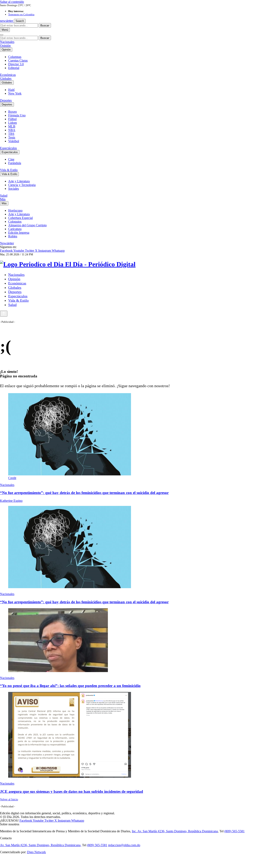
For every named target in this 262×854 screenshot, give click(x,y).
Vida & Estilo (9, 170)
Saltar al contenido (12, 1)
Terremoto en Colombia (21, 14)
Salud (3, 195)
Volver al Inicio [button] (9, 799)
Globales (5, 78)
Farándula (14, 163)
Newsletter (7, 243)
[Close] (1, 34)
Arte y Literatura (19, 181)
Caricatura (14, 229)
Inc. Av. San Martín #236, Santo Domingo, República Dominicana (175, 831)
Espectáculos (8, 148)
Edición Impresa (18, 232)
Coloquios (14, 221)
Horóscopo (15, 210)
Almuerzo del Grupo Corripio (27, 225)
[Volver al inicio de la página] (3, 314)
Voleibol (13, 141)
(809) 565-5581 (234, 831)
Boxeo (12, 111)
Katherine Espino (11, 500)
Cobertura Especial (20, 218)
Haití (11, 89)
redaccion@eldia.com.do (124, 845)
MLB (11, 126)
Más (3, 199)
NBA (11, 130)
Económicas (8, 75)
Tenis (11, 137)
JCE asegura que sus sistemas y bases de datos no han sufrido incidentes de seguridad (71, 791)
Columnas (14, 57)
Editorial (13, 68)
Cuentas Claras (18, 60)
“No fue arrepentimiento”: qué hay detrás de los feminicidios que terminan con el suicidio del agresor (84, 493)
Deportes (6, 100)
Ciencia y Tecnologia (22, 185)
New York (14, 93)
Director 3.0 (16, 64)
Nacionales (7, 42)
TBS (11, 133)
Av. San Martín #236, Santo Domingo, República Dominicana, (40, 845)
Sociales (13, 188)
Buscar (44, 25)
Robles (12, 236)
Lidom (12, 122)
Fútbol (12, 119)
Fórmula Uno (17, 115)
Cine (11, 159)
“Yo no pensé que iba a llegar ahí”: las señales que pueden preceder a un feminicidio (70, 686)
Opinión (5, 45)
